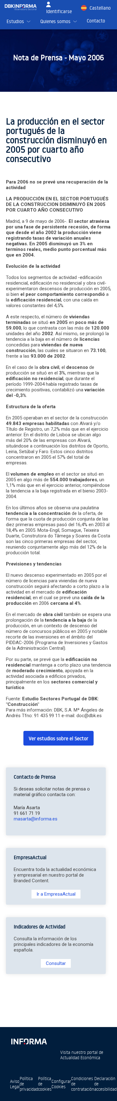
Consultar (56, 963)
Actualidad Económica (80, 1057)
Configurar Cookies (61, 1084)
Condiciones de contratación (82, 1084)
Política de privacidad (29, 1084)
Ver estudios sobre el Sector (58, 738)
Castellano (100, 8)
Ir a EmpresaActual (56, 894)
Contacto (96, 21)
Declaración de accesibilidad (105, 1084)
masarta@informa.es (35, 819)
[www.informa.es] (28, 1040)
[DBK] (23, 7)
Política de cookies (44, 1084)
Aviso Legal (15, 1084)
